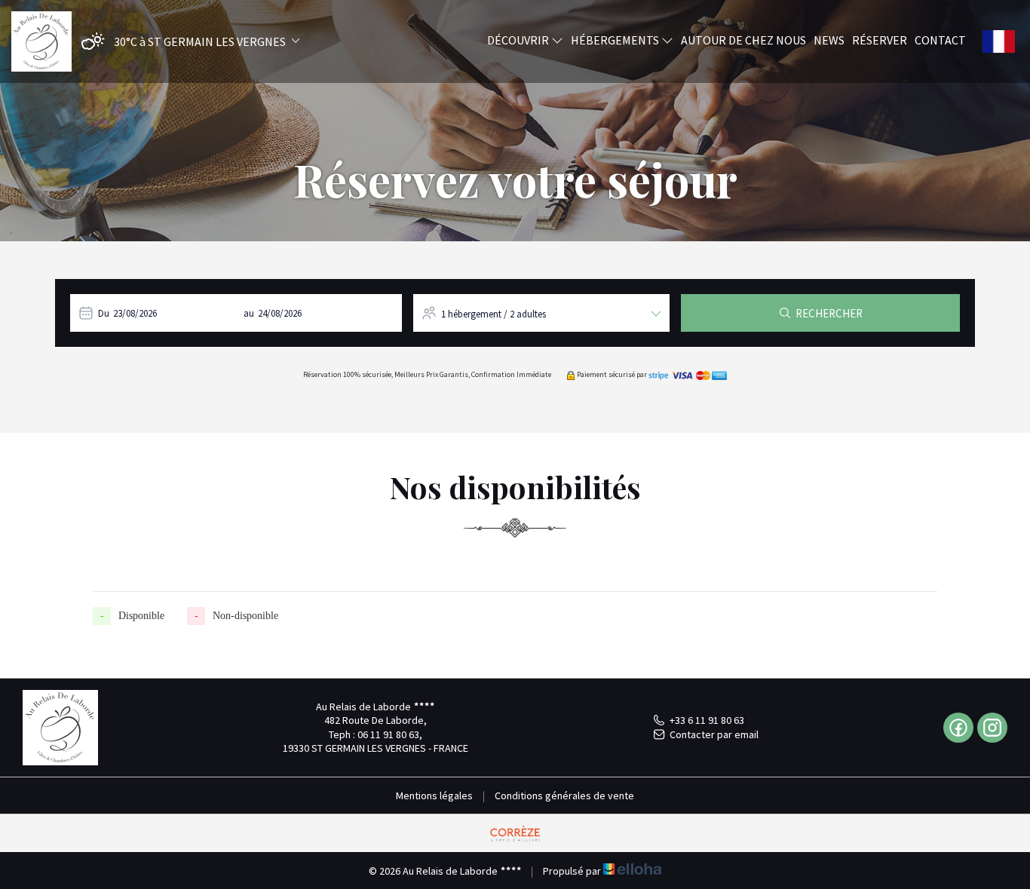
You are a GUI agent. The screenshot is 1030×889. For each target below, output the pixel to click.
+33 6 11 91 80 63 (707, 720)
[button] (186, 41)
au (249, 313)
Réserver (879, 40)
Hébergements (616, 40)
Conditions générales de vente (564, 795)
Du (103, 313)
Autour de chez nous (743, 40)
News (829, 40)
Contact (940, 40)
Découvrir (519, 40)
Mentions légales (434, 795)
